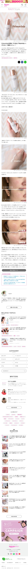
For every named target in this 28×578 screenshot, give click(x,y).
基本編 (16, 416)
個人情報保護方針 (10, 562)
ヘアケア (3, 362)
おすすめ (7, 325)
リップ (18, 335)
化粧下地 (15, 57)
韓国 (14, 335)
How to (3, 325)
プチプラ (21, 420)
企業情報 (3, 562)
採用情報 (24, 562)
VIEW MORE (14, 407)
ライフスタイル (14, 425)
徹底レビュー (22, 416)
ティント (19, 346)
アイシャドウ (11, 418)
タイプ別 (20, 425)
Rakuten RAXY (7, 5)
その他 (16, 366)
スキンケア (3, 355)
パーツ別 (5, 423)
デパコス (22, 423)
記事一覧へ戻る (14, 307)
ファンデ (7, 425)
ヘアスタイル (7, 420)
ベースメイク (8, 56)
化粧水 (11, 423)
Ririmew (23, 346)
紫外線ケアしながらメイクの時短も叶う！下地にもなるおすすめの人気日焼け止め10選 (14, 277)
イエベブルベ (15, 420)
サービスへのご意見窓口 (16, 549)
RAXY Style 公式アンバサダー (7, 57)
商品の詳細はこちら (14, 270)
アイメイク (3, 359)
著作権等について (18, 562)
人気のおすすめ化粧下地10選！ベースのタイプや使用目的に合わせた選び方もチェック (14, 283)
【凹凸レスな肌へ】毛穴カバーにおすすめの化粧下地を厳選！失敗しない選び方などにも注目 (14, 280)
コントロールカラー (14, 325)
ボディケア (17, 359)
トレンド (17, 418)
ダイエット (16, 423)
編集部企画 (19, 414)
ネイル (16, 362)
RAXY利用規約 (9, 549)
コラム (2, 366)
